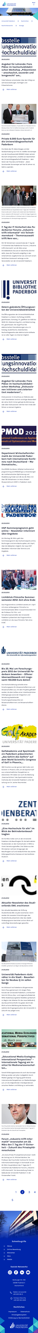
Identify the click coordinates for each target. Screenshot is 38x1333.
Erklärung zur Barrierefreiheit (19, 1318)
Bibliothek (11, 1253)
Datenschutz (25, 1311)
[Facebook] (16, 1272)
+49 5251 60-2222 (20, 1300)
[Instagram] (10, 1272)
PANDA (9, 1259)
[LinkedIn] (22, 1272)
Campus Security (20, 1298)
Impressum (12, 1311)
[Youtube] (28, 1272)
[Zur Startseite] (9, 3)
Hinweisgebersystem (19, 1315)
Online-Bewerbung (14, 1249)
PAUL (9, 1256)
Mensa (9, 1246)
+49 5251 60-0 (18, 1294)
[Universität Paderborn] (19, 1325)
